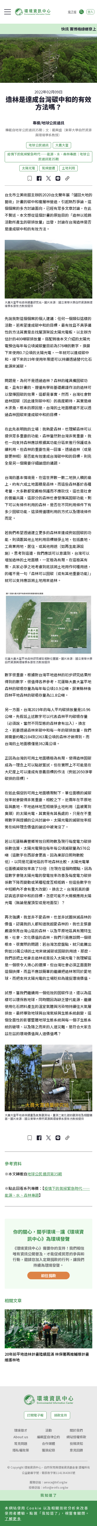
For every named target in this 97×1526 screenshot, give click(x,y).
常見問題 (20, 1443)
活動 (48, 1430)
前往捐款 (48, 1275)
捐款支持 (60, 1415)
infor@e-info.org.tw (55, 1487)
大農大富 (62, 145)
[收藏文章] (29, 178)
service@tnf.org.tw (55, 1482)
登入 (90, 12)
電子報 (72, 11)
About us (20, 1436)
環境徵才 (20, 1430)
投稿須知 (76, 1443)
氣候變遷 (48, 168)
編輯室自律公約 (48, 1436)
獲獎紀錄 (48, 1450)
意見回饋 (76, 1450)
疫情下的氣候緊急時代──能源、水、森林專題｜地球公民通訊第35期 (48, 156)
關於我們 (76, 1430)
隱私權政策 (20, 1450)
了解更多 (13, 1518)
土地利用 (68, 168)
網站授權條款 (76, 1436)
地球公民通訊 (53, 123)
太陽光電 (28, 168)
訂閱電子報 (35, 1415)
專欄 (36, 123)
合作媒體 (48, 1443)
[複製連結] (67, 178)
